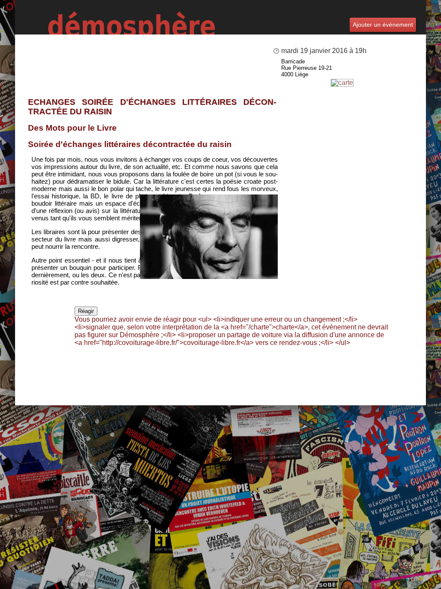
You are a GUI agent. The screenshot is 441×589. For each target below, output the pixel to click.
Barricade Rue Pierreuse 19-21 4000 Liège (306, 68)
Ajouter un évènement (383, 24)
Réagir (86, 311)
